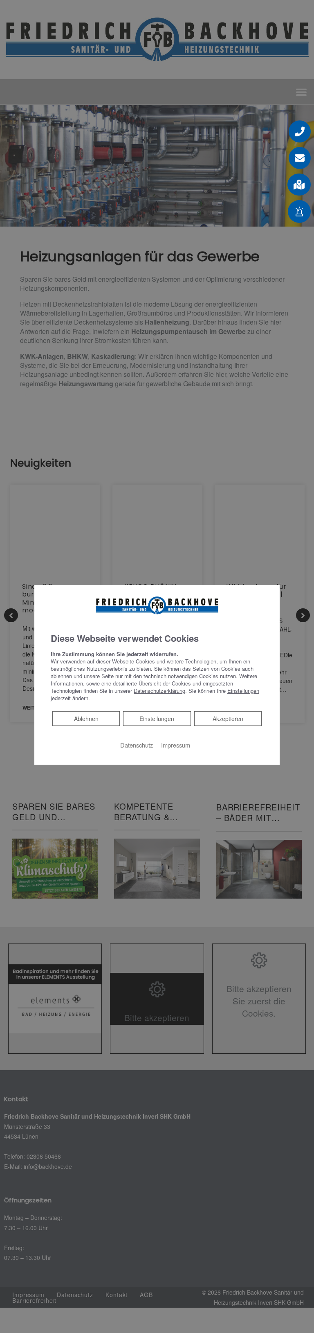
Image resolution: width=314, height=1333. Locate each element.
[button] (299, 185)
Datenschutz (136, 745)
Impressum (175, 745)
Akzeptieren (228, 718)
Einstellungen (156, 718)
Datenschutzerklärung (159, 690)
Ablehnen (86, 718)
